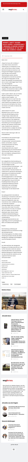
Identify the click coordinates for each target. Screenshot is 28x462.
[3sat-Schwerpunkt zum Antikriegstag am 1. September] (5, 414)
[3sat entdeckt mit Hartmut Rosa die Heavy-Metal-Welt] (5, 408)
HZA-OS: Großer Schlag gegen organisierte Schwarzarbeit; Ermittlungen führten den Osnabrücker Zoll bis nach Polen (18, 340)
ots (5, 278)
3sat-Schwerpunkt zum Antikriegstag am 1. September (16, 413)
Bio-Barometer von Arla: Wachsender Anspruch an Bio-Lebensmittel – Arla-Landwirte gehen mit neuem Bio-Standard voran (18, 366)
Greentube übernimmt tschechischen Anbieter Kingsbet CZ (14, 426)
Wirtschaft (5, 297)
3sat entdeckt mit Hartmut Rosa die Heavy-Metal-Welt (16, 407)
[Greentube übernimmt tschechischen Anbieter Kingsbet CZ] (5, 427)
